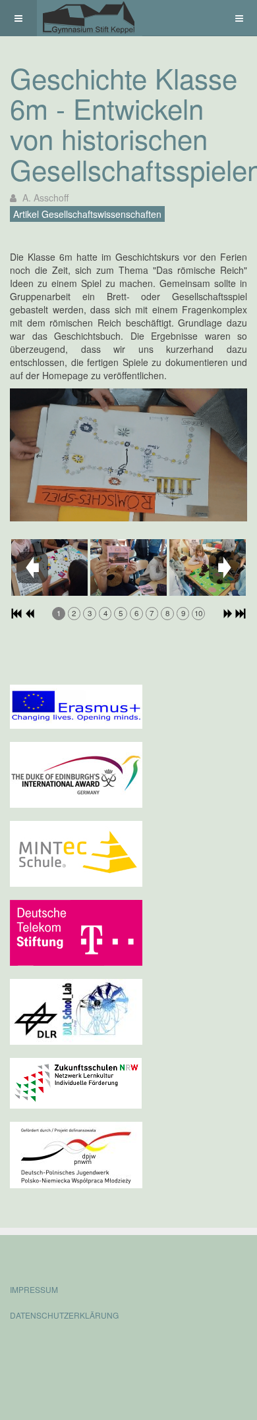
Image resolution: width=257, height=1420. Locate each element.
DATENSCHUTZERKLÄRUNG (64, 1315)
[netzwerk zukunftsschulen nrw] (76, 1081)
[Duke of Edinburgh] (76, 773)
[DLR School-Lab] (76, 1010)
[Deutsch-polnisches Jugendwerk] (76, 1153)
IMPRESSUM (34, 1289)
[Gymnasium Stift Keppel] (89, 18)
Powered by (70, 1350)
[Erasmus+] (76, 705)
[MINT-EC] (76, 852)
